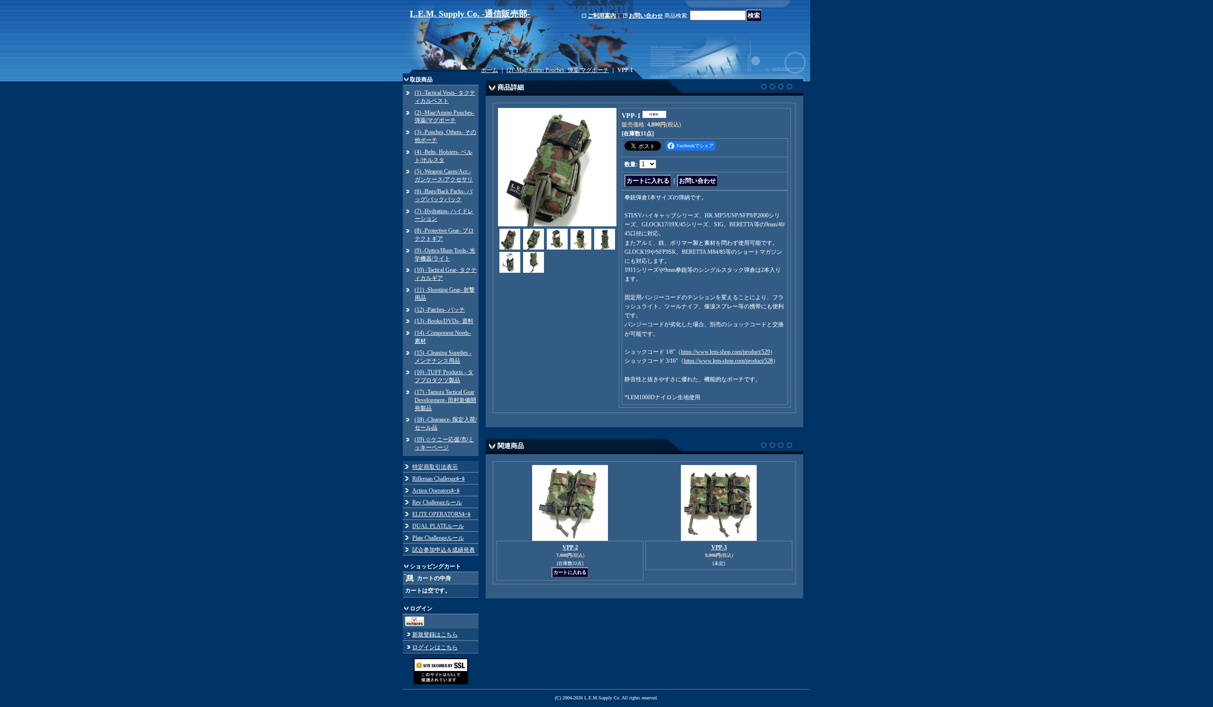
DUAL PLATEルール (438, 526)
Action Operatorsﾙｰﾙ (436, 490)
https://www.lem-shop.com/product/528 (728, 361)
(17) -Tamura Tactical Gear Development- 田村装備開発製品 (445, 400)
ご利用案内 (602, 15)
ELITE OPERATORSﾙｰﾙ (441, 514)
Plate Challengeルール (438, 538)
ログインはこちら (435, 647)
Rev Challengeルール (437, 502)
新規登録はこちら (435, 634)
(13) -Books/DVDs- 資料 (444, 321)
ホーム (489, 70)
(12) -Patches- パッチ (440, 309)
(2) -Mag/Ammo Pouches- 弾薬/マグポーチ (558, 70)
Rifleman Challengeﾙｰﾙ (438, 478)
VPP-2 (570, 547)
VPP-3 (719, 547)
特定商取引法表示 (435, 467)
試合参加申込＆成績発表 (443, 549)
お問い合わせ (646, 15)
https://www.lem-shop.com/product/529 (725, 352)
